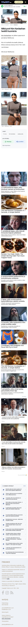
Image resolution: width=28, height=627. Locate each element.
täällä (8, 578)
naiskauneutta (20, 134)
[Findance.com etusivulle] (6, 2)
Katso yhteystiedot (6, 618)
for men (5, 134)
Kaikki (24, 485)
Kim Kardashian (6, 35)
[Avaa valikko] (25, 2)
